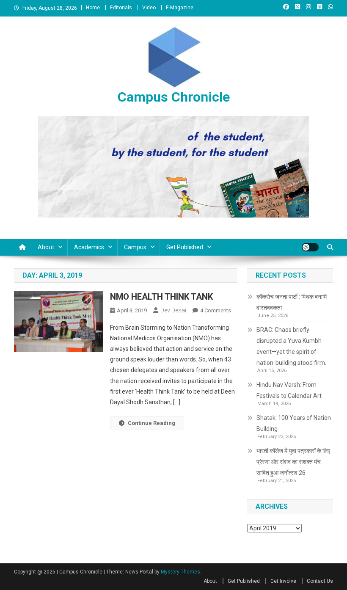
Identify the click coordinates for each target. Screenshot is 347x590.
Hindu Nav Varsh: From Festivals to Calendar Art (289, 390)
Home (93, 8)
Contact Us (320, 581)
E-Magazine (179, 8)
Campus (135, 247)
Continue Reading (151, 423)
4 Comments (215, 310)
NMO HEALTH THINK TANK (161, 297)
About (46, 247)
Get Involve (283, 581)
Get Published (184, 247)
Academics (89, 247)
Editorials (121, 8)
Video (149, 8)
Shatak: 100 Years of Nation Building (293, 423)
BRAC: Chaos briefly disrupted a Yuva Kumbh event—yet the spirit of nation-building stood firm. (291, 346)
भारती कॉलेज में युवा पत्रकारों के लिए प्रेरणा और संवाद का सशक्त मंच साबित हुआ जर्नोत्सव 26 (293, 461)
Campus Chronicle (174, 97)
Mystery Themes (180, 572)
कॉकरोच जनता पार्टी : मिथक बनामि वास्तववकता (291, 302)
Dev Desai (173, 310)
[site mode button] (310, 247)
